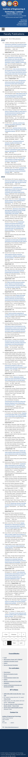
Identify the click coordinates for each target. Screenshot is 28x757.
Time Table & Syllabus (22, 24)
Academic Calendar (22, 23)
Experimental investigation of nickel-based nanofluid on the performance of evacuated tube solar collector (16, 239)
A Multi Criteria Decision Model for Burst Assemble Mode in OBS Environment (15, 200)
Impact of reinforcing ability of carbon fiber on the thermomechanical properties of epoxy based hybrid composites (15, 113)
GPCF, (13, 754)
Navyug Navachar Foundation (11, 665)
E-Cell (5, 657)
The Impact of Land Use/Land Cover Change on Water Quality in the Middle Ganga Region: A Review (15, 614)
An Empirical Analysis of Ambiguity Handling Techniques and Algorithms (14, 143)
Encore (5, 675)
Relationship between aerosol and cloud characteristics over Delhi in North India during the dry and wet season (15, 378)
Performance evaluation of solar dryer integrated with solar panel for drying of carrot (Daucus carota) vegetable (16, 367)
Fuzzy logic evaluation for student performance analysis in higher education (15, 159)
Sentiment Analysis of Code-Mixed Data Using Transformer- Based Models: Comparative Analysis (16, 129)
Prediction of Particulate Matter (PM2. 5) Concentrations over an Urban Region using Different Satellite (16, 414)
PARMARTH (6, 683)
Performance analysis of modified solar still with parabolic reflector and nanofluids (15, 601)
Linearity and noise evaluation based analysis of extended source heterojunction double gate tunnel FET (15, 452)
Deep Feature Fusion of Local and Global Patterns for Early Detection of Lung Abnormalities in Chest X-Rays (16, 95)
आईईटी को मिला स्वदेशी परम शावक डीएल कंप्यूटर (12, 693)
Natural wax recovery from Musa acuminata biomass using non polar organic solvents (15, 505)
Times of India (7, 698)
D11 (15, 756)
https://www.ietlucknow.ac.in (11, 727)
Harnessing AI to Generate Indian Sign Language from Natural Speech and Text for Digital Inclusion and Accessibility (15, 560)
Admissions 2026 (23, 21)
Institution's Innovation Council (11, 661)
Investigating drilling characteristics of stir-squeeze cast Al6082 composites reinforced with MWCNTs (15, 465)
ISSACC (5, 663)
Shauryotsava (7, 672)
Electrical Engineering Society (11, 674)
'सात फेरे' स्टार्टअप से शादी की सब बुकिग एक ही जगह (13, 707)
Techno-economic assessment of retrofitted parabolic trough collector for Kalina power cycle (16, 315)
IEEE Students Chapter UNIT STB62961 (13, 659)
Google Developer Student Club (11, 677)
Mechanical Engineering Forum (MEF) (12, 681)
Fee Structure (24, 19)
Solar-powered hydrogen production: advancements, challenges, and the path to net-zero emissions (15, 256)
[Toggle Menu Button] (3, 29)
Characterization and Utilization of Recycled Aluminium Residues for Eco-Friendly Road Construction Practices (15, 403)
